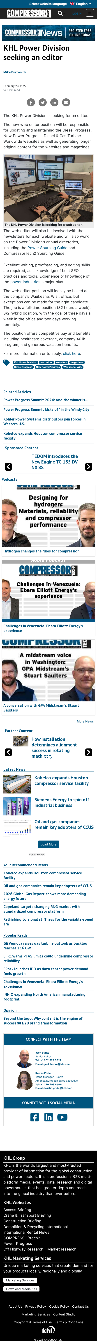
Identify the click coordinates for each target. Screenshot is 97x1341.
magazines (77, 362)
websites (61, 362)
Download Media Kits (21, 1289)
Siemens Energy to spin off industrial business (62, 802)
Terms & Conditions (69, 1322)
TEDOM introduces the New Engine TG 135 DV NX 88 (45, 461)
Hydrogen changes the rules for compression (41, 551)
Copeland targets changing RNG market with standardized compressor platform (41, 909)
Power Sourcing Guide (47, 248)
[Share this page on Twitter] (43, 102)
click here (71, 353)
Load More (48, 844)
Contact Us (80, 1306)
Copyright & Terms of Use (33, 1322)
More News (85, 721)
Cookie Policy (59, 1306)
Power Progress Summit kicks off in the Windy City (46, 409)
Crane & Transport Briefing (27, 1215)
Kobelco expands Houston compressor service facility (42, 436)
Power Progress (17, 1243)
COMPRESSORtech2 (21, 1238)
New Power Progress (48, 367)
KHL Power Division (25, 362)
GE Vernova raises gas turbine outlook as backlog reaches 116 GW (45, 946)
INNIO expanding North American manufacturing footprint (44, 997)
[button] (88, 467)
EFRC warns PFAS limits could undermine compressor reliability (48, 958)
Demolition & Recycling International (35, 1227)
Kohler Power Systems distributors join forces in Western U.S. (44, 421)
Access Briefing (17, 1209)
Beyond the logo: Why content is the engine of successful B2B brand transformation (43, 1021)
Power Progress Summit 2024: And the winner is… (45, 399)
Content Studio (64, 1314)
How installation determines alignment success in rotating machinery (54, 747)
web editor (46, 362)
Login (76, 13)
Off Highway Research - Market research (39, 1249)
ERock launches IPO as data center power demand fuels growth (45, 971)
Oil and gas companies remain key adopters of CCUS (47, 885)
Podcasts (9, 479)
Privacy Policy (35, 1306)
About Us (15, 1306)
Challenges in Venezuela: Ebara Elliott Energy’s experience (43, 628)
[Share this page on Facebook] (31, 102)
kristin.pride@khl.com (58, 1088)
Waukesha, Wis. (72, 367)
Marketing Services (20, 1280)
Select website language (48, 4)
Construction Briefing (22, 1221)
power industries (25, 282)
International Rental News (26, 1232)
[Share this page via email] (66, 102)
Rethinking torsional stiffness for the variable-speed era (48, 922)
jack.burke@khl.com (57, 1064)
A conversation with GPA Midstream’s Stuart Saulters (41, 708)
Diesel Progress (23, 367)
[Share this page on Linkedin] (54, 102)
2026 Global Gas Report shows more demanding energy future (44, 896)
